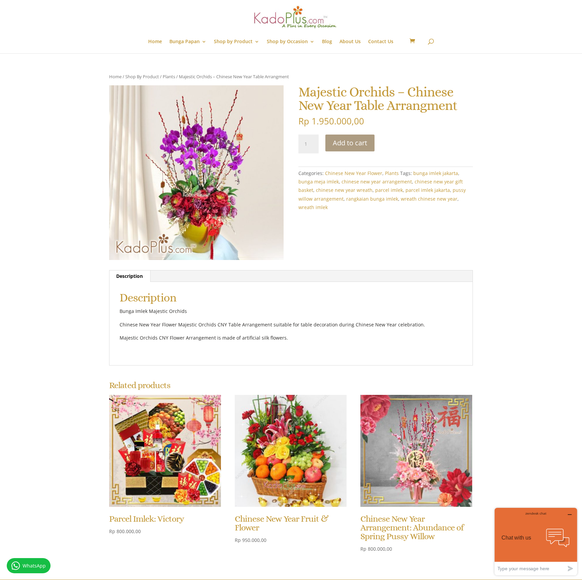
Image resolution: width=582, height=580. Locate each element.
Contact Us (380, 42)
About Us (350, 42)
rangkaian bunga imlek (372, 199)
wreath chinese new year (429, 199)
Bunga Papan (184, 42)
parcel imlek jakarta (428, 190)
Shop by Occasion (287, 42)
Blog (327, 42)
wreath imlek (313, 207)
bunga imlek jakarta (435, 173)
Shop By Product (142, 77)
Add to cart (350, 142)
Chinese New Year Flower (353, 173)
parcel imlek (389, 190)
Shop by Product (233, 42)
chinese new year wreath (344, 190)
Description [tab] (129, 276)
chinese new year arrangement (377, 181)
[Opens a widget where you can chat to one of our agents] (536, 541)
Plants (169, 77)
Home (155, 42)
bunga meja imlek (318, 181)
